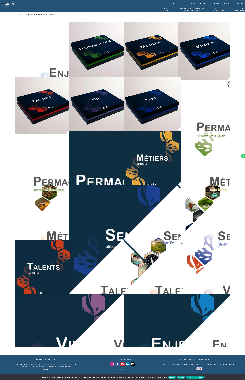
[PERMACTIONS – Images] (68, 132)
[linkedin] (128, 364)
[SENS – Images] (177, 187)
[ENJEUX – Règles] (206, 23)
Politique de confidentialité (195, 377)
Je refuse (181, 377)
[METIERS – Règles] (152, 23)
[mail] (133, 364)
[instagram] (112, 364)
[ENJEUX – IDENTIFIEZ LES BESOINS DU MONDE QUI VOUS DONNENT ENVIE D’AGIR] (68, 23)
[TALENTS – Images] (122, 241)
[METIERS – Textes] (68, 187)
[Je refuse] (243, 377)
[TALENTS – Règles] (43, 78)
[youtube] (122, 364)
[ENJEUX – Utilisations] (177, 295)
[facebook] (117, 364)
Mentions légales (120, 370)
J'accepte (172, 377)
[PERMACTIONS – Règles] (98, 23)
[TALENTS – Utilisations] (43, 241)
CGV (128, 370)
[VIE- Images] (122, 295)
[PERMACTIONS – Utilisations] (122, 132)
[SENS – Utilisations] (122, 187)
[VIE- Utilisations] (68, 295)
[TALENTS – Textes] (177, 241)
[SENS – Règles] (152, 78)
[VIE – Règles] (98, 78)
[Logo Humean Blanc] (7, 2)
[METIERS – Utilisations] (152, 132)
